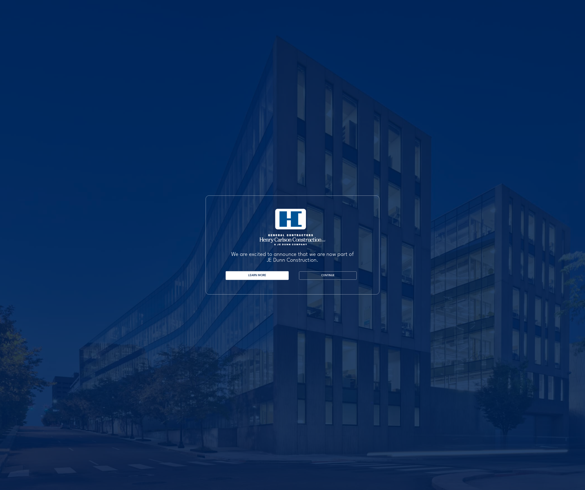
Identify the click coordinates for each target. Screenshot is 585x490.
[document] (292, 245)
